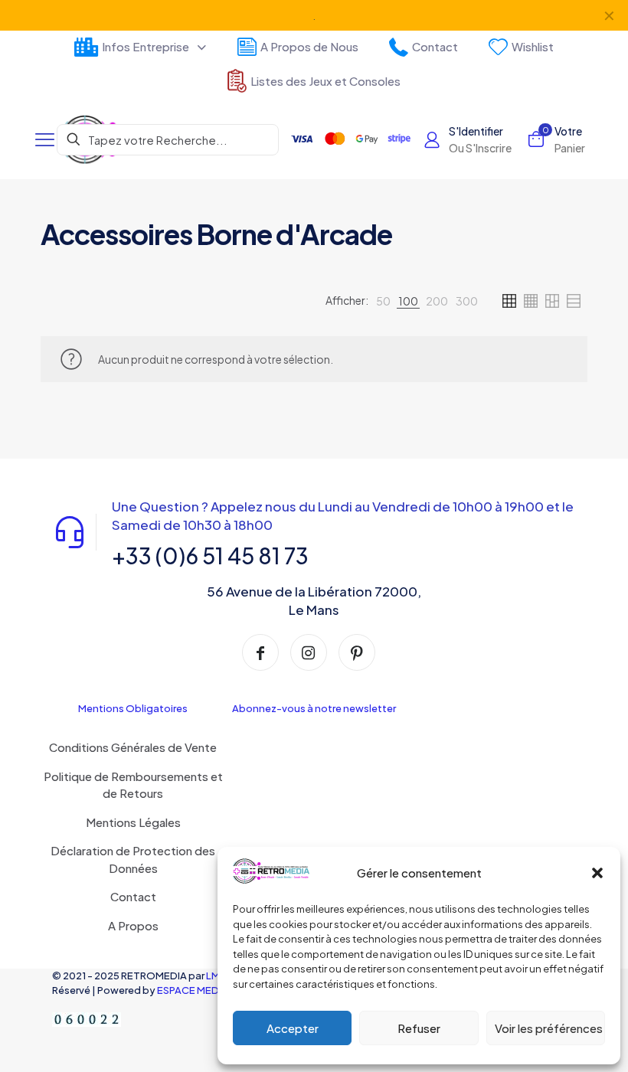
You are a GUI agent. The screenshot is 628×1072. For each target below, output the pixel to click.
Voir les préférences (549, 1028)
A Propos (133, 925)
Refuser (418, 1028)
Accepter (293, 1028)
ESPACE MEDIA (192, 990)
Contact (133, 896)
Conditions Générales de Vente (133, 747)
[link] (383, 301)
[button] (597, 873)
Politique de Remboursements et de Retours (133, 785)
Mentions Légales (133, 822)
